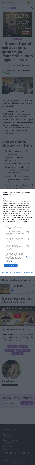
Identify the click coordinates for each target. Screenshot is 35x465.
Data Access (17, 272)
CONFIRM (11, 265)
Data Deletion (6, 272)
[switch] (27, 232)
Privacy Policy (28, 272)
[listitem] (17, 227)
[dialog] (17, 232)
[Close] (31, 193)
